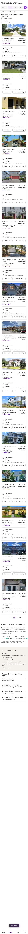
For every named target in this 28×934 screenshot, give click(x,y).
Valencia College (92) (7, 657)
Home (2, 11)
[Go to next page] (23, 618)
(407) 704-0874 (6, 304)
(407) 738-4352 (6, 228)
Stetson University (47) (7, 659)
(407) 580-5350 (6, 525)
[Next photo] (25, 30)
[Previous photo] (3, 30)
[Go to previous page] (5, 618)
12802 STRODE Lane (8, 484)
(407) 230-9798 (6, 266)
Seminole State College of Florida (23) (11, 662)
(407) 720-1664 (6, 43)
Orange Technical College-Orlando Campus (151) (14, 655)
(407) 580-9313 (6, 378)
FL (6, 11)
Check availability (19, 55)
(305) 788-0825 (6, 489)
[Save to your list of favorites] (23, 26)
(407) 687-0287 (6, 452)
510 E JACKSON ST (7, 557)
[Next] (25, 7)
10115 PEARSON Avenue (8, 410)
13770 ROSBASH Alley (8, 185)
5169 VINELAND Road (8, 336)
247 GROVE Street (7, 75)
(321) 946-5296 (5, 117)
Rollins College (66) (6, 668)
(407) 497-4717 (6, 414)
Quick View (7, 55)
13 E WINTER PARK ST (8, 38)
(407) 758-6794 (6, 79)
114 (20, 617)
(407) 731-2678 (6, 599)
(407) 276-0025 (6, 190)
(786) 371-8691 (5, 153)
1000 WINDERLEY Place (8, 149)
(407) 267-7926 (6, 340)
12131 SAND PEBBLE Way (9, 520)
